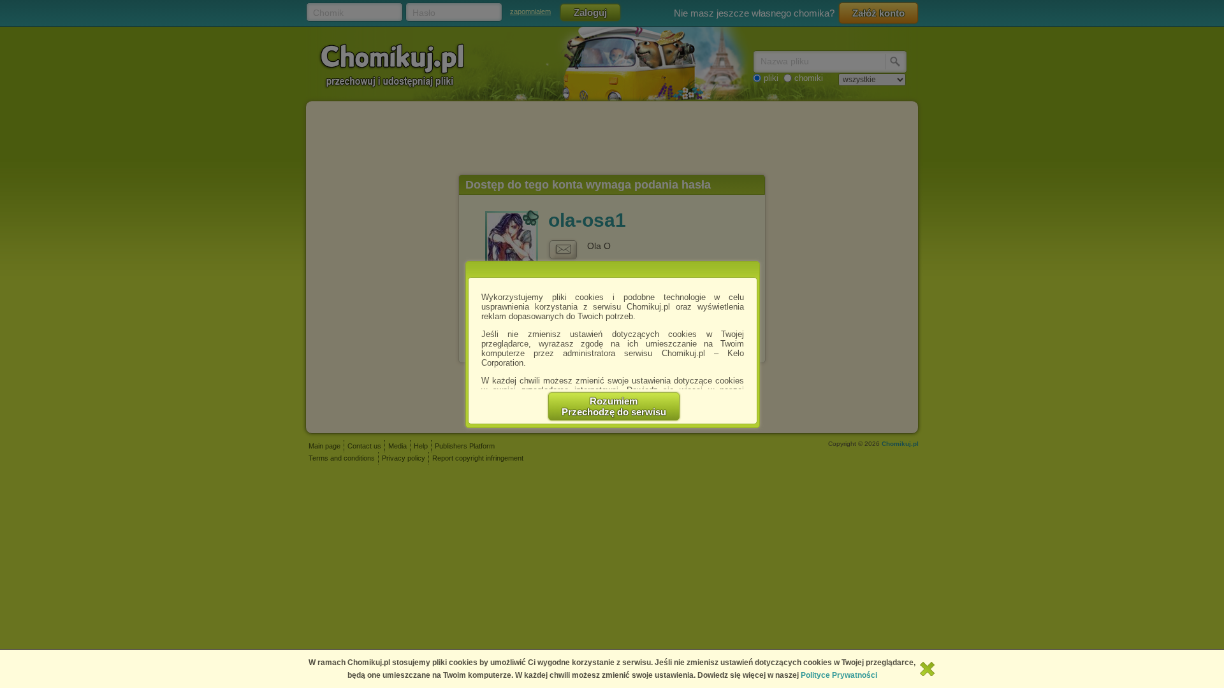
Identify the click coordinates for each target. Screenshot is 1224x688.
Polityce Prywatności (839, 675)
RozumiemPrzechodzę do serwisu (614, 406)
